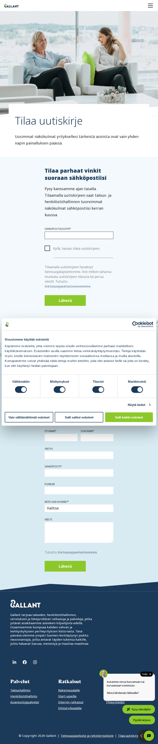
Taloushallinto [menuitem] (20, 690)
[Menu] (150, 5)
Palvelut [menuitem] (20, 681)
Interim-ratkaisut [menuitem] (71, 702)
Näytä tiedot (136, 405)
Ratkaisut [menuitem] (69, 681)
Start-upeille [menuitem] (67, 696)
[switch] (59, 389)
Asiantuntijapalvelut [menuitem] (24, 702)
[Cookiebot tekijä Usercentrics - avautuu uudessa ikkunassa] (135, 324)
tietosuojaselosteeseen (77, 552)
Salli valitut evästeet (79, 417)
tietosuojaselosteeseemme (68, 286)
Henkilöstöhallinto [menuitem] (23, 696)
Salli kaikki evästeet (129, 417)
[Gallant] (11, 5)
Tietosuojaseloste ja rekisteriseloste (87, 736)
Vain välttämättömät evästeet (29, 417)
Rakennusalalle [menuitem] (69, 690)
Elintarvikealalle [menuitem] (70, 708)
